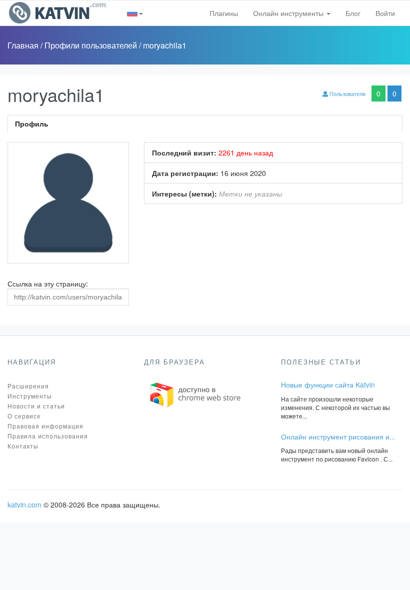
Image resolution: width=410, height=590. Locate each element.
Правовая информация (46, 426)
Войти (385, 13)
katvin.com (25, 505)
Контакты (23, 446)
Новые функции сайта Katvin (328, 385)
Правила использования (48, 436)
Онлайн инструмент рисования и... (338, 437)
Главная (24, 45)
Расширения (28, 386)
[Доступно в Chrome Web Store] (195, 394)
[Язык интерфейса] (135, 13)
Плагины (224, 13)
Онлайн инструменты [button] (289, 13)
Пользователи (347, 94)
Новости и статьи (36, 406)
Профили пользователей (91, 45)
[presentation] (205, 124)
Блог (353, 13)
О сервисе (24, 416)
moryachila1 (164, 45)
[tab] (205, 123)
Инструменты (30, 396)
